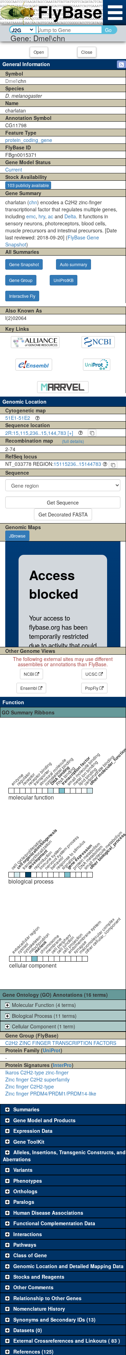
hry (41, 216)
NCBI (29, 674)
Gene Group (21, 280)
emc (31, 216)
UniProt (52, 1050)
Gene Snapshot (24, 264)
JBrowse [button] (17, 536)
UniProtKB (64, 280)
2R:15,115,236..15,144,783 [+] (39, 432)
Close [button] (86, 52)
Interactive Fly (22, 296)
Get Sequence (63, 502)
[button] (121, 64)
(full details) (73, 441)
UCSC (92, 674)
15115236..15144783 (77, 463)
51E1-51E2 (17, 417)
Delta (70, 216)
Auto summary (73, 264)
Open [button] (39, 52)
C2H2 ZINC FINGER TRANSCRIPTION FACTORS (60, 1042)
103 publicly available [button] (28, 185)
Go (108, 29)
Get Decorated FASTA (63, 514)
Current (13, 169)
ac (50, 216)
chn (33, 202)
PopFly (92, 688)
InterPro (62, 1064)
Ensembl (29, 688)
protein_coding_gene (28, 139)
